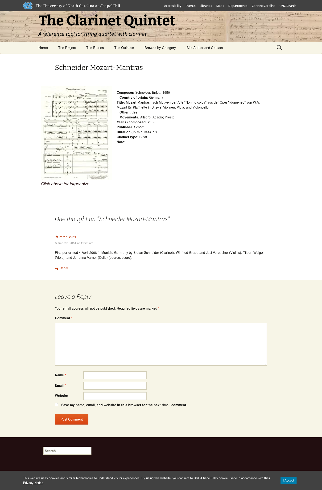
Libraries (206, 6)
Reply (63, 268)
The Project (67, 47)
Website (61, 395)
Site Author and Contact (204, 47)
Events (191, 6)
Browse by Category (160, 47)
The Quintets (124, 47)
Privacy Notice (33, 483)
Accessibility (173, 6)
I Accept (288, 480)
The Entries (95, 47)
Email (60, 385)
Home (43, 47)
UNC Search (288, 6)
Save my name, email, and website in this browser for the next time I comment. (124, 404)
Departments (238, 6)
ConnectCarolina (263, 6)
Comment (63, 318)
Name (60, 375)
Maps (220, 6)
